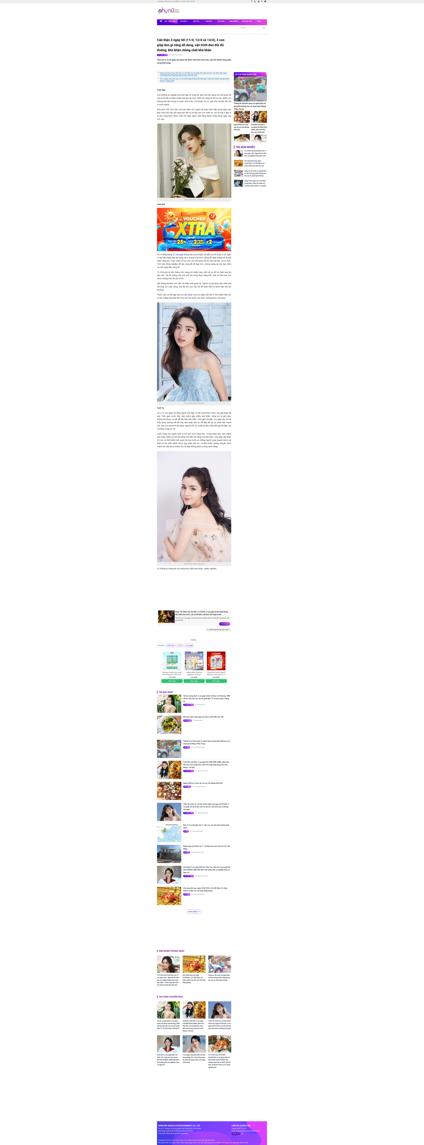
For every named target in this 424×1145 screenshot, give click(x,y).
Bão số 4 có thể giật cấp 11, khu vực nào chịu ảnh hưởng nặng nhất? (206, 826)
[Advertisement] (223, 11)
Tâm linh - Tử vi (162, 55)
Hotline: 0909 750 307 (188, 1)
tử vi (180, 645)
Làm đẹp (209, 21)
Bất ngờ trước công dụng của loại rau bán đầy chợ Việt (203, 717)
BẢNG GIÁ (236, 1134)
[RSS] (262, 1)
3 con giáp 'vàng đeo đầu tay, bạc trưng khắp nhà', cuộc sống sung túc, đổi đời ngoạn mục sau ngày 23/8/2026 (194, 1058)
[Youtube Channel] (259, 1)
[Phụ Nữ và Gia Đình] (169, 11)
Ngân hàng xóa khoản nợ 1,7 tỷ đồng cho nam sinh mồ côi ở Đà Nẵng (206, 847)
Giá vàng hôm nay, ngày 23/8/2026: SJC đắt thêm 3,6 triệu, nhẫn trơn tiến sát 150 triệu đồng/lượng (205, 889)
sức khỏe (188, 295)
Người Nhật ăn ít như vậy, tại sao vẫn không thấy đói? (203, 783)
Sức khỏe (221, 21)
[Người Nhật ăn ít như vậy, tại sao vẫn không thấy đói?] (169, 791)
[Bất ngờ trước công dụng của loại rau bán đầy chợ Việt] (169, 725)
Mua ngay (172, 681)
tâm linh (171, 645)
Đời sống (183, 21)
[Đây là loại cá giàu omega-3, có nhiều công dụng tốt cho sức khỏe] (242, 140)
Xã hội (186, 831)
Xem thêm (225, 624)
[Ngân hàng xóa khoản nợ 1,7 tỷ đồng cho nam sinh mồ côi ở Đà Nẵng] (169, 854)
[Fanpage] (252, 1)
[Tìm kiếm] (264, 27)
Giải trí (196, 21)
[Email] (265, 1)
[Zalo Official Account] (255, 1)
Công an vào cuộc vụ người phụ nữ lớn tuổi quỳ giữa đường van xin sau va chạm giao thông (219, 977)
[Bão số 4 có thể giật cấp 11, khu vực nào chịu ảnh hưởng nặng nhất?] (169, 833)
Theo (217, 629)
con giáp (179, 254)
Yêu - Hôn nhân (170, 21)
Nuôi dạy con (247, 21)
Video (259, 21)
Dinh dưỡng (233, 21)
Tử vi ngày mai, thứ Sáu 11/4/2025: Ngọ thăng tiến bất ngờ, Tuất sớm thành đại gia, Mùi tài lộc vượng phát (194, 79)
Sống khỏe (187, 786)
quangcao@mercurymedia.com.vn (248, 1131)
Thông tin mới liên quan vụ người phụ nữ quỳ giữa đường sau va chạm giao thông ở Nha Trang (206, 742)
